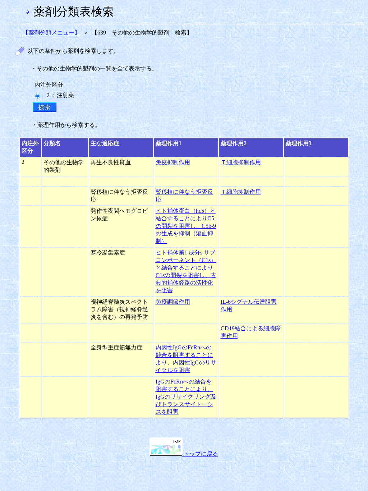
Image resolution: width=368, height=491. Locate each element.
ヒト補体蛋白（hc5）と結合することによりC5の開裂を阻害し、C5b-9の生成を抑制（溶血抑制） (186, 226)
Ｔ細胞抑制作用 (241, 162)
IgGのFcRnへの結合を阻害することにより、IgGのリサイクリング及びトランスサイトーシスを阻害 (186, 396)
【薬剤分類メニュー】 (51, 32)
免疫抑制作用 (173, 162)
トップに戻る (200, 454)
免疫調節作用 (173, 302)
